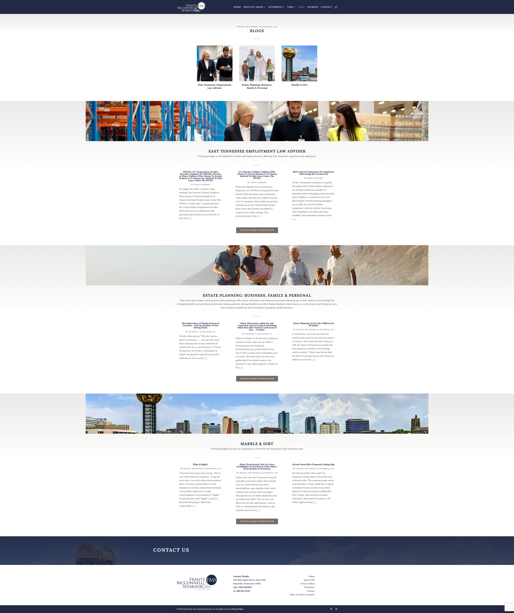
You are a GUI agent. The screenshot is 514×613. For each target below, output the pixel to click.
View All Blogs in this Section (257, 230)
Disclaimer (309, 587)
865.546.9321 (245, 587)
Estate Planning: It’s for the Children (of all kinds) (313, 324)
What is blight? (200, 464)
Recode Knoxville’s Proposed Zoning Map (313, 464)
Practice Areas (253, 7)
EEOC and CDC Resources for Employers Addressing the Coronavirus (313, 172)
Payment (312, 7)
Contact (326, 7)
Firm (290, 7)
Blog (302, 7)
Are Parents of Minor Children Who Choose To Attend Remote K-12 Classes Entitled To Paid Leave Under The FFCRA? (257, 175)
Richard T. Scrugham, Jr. (202, 332)
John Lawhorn (202, 184)
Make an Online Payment (302, 594)
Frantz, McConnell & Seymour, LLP (315, 329)
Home (237, 7)
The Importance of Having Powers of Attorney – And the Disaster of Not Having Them (200, 325)
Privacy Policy (308, 583)
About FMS (309, 580)
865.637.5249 (243, 591)
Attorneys (275, 7)
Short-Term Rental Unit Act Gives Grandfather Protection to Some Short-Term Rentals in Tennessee (257, 466)
